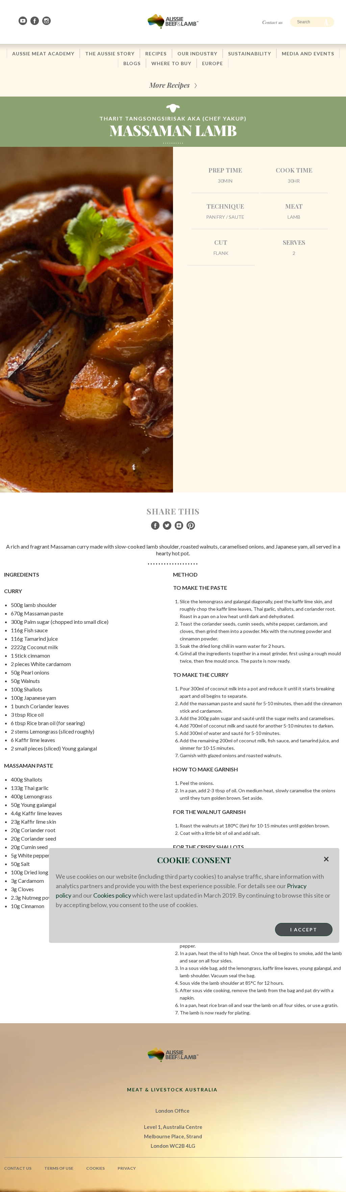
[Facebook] (35, 21)
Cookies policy (112, 895)
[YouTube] (23, 21)
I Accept (303, 929)
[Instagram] (47, 21)
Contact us (272, 22)
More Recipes (169, 84)
